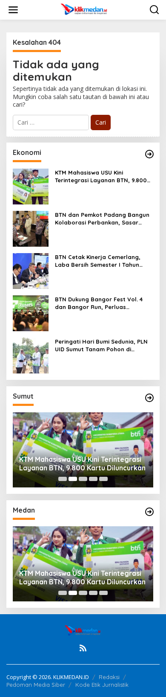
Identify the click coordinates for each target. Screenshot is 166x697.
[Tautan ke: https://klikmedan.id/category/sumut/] (149, 398)
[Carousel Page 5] (103, 479)
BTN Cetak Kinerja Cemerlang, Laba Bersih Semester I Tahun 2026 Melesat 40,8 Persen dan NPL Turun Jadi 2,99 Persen (103, 261)
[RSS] (83, 647)
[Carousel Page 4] (93, 479)
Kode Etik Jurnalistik (102, 684)
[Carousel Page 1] (62, 479)
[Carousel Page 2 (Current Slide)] (73, 479)
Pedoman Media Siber (35, 684)
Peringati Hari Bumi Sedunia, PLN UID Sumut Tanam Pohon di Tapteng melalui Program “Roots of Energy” (102, 345)
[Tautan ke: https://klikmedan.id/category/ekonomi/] (149, 154)
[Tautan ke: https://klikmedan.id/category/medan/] (149, 512)
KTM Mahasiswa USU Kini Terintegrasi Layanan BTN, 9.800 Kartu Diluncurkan (101, 176)
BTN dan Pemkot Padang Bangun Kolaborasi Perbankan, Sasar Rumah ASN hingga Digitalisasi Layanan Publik (102, 218)
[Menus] (13, 10)
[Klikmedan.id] (85, 9)
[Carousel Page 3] (83, 479)
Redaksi (109, 677)
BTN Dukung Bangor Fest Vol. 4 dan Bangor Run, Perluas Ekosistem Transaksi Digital (99, 303)
